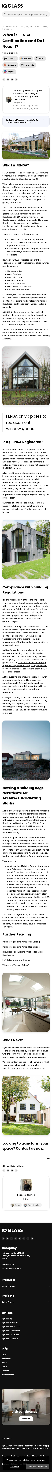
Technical (6, 1359)
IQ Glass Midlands (10, 1323)
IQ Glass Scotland (10, 1339)
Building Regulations (26, 196)
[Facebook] (27, 1238)
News (4, 1355)
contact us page (18, 1062)
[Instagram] (11, 1238)
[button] (26, 121)
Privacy (5, 1456)
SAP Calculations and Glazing (16, 960)
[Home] (12, 7)
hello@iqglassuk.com (11, 1268)
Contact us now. (30, 1148)
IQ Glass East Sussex (11, 1335)
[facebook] (3, 79)
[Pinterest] (19, 1238)
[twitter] (8, 79)
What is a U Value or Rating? (15, 965)
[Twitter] (32, 1238)
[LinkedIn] (7, 1238)
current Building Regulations (18, 318)
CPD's (4, 1367)
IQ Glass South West (11, 1331)
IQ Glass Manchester (11, 1327)
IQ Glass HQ (7, 1319)
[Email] (3, 1238)
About (4, 1363)
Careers (5, 1371)
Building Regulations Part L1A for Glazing (21, 941)
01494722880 (8, 1264)
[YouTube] (15, 1238)
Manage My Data (40, 1456)
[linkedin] (12, 79)
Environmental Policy (20, 1456)
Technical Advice (9, 26)
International (8, 1375)
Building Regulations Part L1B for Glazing (21, 947)
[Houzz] (23, 1238)
